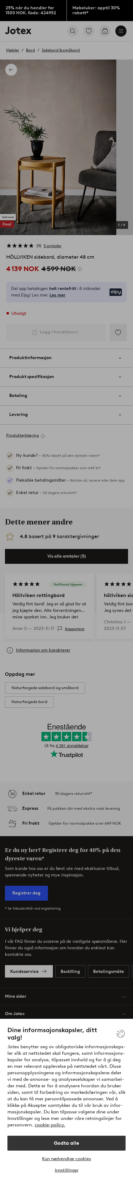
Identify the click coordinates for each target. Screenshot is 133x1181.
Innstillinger (67, 1170)
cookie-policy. (50, 1125)
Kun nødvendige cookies (66, 1158)
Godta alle (66, 1143)
